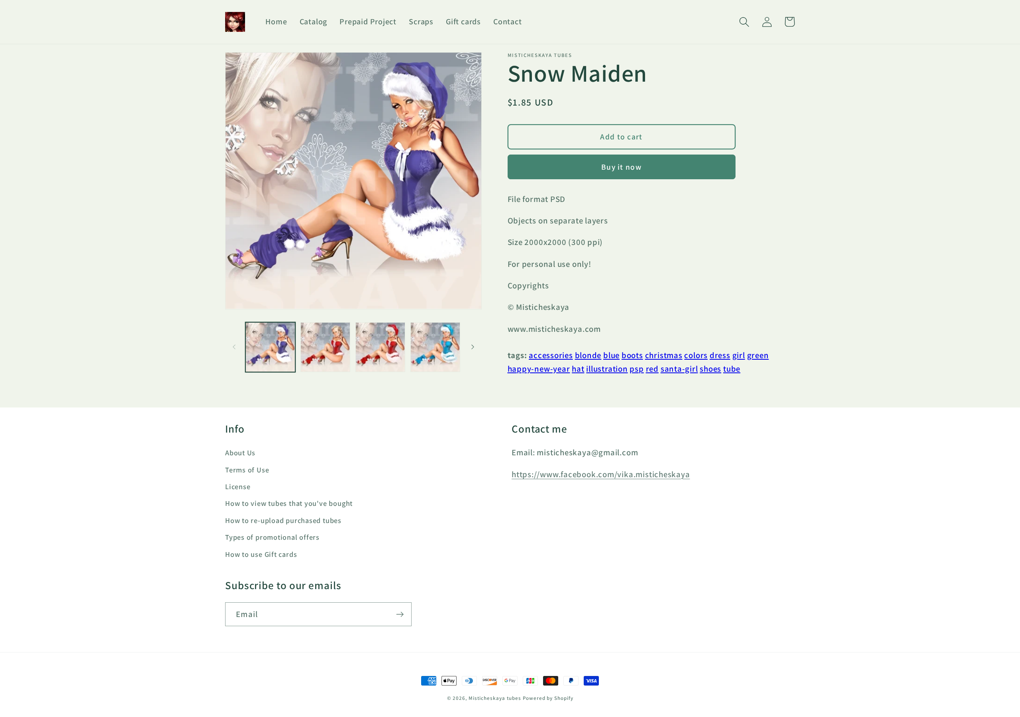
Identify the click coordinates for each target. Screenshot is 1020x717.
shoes (710, 368)
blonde (588, 355)
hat (578, 368)
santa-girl (679, 368)
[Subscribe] (399, 614)
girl (738, 355)
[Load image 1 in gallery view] (270, 347)
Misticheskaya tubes (495, 698)
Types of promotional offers (272, 537)
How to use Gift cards (261, 554)
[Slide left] (234, 347)
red (652, 368)
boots (632, 355)
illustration (607, 368)
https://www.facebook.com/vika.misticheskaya (601, 474)
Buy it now (621, 167)
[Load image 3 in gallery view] (380, 347)
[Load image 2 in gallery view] (325, 347)
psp (636, 368)
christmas (664, 355)
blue (611, 355)
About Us (240, 452)
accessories (551, 355)
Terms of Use (247, 469)
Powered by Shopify (548, 698)
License (237, 486)
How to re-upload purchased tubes (283, 520)
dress (720, 355)
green (758, 355)
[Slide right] (473, 347)
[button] (744, 21)
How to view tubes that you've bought (289, 503)
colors (696, 355)
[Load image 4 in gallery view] (435, 347)
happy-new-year (539, 368)
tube (731, 368)
